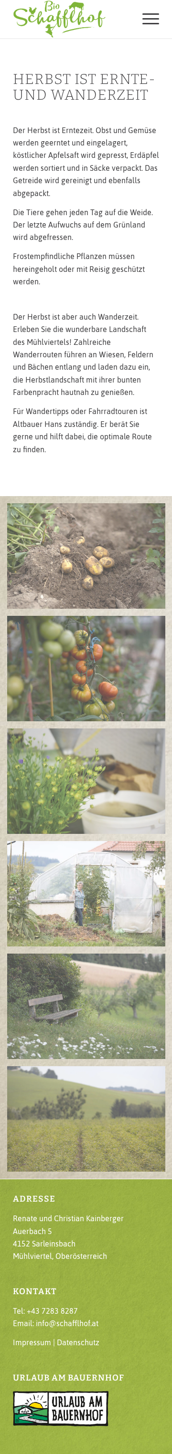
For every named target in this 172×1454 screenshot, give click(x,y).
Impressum (32, 1342)
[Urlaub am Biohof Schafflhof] (71, 19)
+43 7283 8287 (52, 1311)
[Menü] (146, 19)
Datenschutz (78, 1342)
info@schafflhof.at (67, 1323)
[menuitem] (146, 19)
